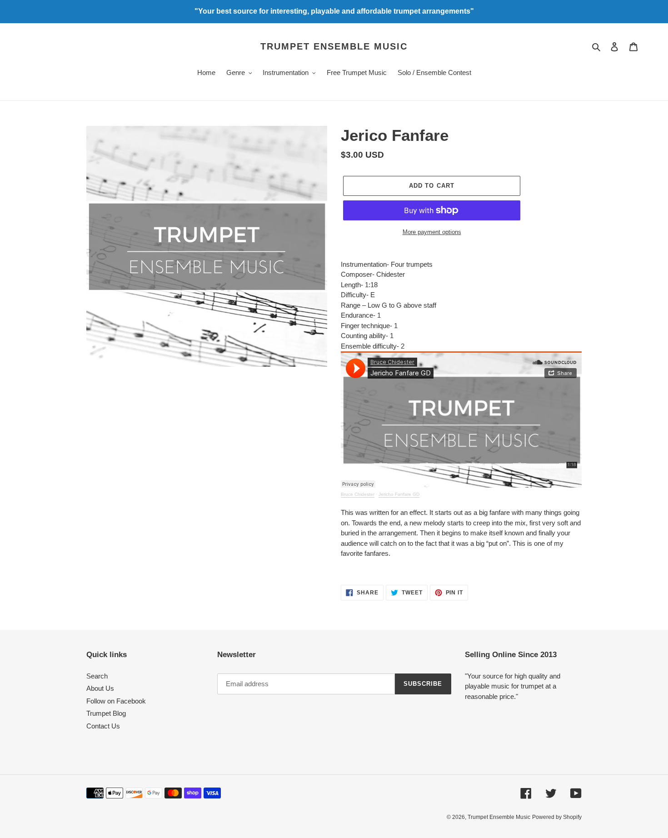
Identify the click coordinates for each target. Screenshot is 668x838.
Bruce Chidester (357, 494)
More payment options (432, 232)
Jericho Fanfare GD (399, 494)
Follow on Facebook (116, 701)
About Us (100, 688)
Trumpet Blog (106, 713)
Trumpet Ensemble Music (334, 46)
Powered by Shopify (557, 817)
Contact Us (103, 726)
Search (97, 676)
